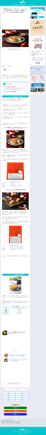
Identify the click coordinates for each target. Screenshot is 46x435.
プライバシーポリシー (32, 432)
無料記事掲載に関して (23, 4)
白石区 (22, 396)
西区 (22, 394)
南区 (9, 396)
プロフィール (15, 432)
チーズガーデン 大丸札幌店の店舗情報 (10, 91)
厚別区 (9, 398)
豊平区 (22, 398)
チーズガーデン (11, 75)
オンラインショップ (19, 186)
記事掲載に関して (25, 432)
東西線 (15, 411)
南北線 (15, 407)
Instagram (5, 68)
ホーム (12, 4)
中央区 (9, 392)
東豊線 (15, 414)
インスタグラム (33, 4)
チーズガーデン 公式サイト (19, 313)
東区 (9, 394)
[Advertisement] (15, 22)
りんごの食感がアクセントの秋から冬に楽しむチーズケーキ (14, 88)
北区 (22, 392)
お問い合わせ (16, 4)
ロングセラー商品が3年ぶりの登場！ (10, 86)
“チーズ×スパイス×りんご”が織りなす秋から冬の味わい (13, 89)
